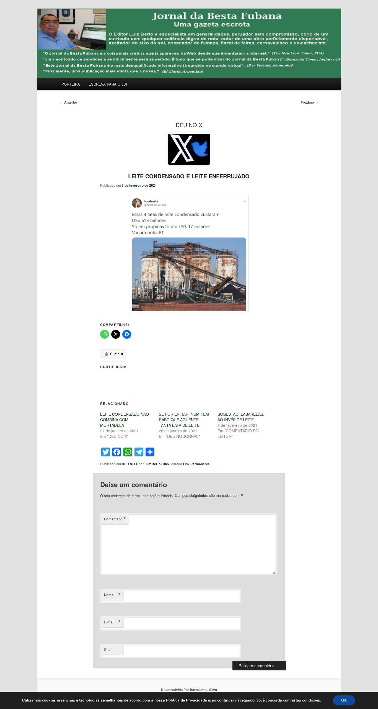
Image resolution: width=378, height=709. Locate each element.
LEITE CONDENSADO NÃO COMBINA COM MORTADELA (124, 419)
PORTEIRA (70, 84)
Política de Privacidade (186, 700)
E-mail (112, 622)
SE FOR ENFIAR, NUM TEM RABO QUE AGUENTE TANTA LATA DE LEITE (184, 419)
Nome (112, 594)
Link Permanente (196, 463)
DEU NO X (130, 463)
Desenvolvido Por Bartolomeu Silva (189, 689)
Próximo (309, 102)
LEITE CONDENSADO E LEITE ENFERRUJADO (189, 176)
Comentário (115, 519)
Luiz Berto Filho (156, 463)
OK (344, 700)
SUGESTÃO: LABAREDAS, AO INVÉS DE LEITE (241, 416)
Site (107, 649)
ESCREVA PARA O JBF (108, 84)
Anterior (68, 102)
